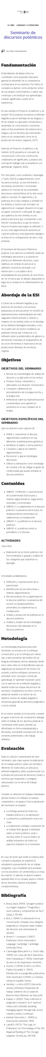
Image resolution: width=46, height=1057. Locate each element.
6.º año (11, 25)
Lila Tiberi (10, 51)
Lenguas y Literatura (27, 25)
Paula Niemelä (21, 51)
